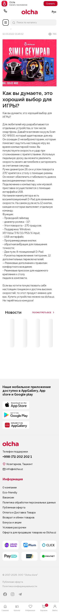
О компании (10, 487)
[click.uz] (48, 545)
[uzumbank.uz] (11, 545)
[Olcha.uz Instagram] (12, 594)
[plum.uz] (29, 545)
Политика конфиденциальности (20, 586)
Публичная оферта (14, 507)
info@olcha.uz (14, 469)
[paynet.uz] (48, 556)
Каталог (6, 22)
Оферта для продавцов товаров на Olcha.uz (29, 532)
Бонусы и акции (12, 522)
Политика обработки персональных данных (29, 502)
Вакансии (8, 497)
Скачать (50, 3)
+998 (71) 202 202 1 (5, 12)
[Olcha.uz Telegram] (20, 594)
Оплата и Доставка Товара (19, 512)
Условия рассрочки (14, 527)
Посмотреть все (41, 312)
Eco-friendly (10, 492)
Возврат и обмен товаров (18, 517)
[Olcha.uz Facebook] (5, 594)
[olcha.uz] (29, 12)
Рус (54, 11)
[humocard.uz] (29, 556)
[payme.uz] (11, 556)
